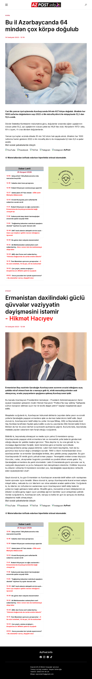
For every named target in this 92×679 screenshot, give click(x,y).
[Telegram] (48, 657)
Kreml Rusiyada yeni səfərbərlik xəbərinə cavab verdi (21, 201)
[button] (6, 5)
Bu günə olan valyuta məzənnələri (22, 240)
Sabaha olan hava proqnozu (20, 183)
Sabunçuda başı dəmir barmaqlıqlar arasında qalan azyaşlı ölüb (23, 217)
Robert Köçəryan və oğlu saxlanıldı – (23, 209)
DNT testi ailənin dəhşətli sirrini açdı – (24, 233)
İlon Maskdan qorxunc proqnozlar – (23, 262)
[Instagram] (44, 657)
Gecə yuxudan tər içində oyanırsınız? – (24, 277)
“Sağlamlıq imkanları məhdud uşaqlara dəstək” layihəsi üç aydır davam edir (24, 224)
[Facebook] (41, 657)
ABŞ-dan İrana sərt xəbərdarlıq (24, 255)
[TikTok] (51, 657)
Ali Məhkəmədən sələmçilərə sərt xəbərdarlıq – (24, 247)
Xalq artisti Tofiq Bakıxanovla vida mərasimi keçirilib (22, 177)
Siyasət (8, 291)
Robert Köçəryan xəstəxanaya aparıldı (24, 188)
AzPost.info (46, 652)
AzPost (67, 150)
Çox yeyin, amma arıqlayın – (21, 270)
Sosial (7, 15)
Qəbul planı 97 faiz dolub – (23, 194)
